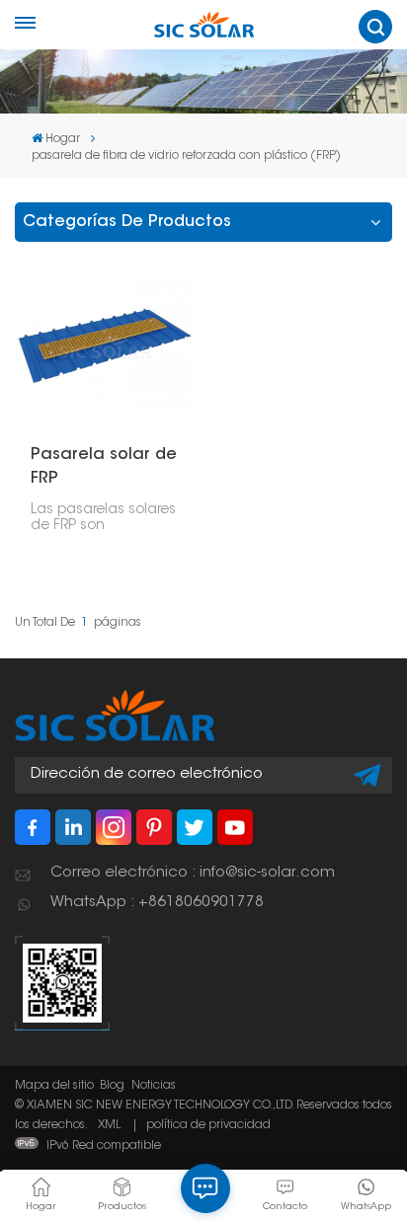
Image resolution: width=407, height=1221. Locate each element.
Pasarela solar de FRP (104, 467)
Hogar (62, 139)
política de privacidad (208, 1125)
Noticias (153, 1086)
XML (109, 1125)
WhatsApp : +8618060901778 (157, 902)
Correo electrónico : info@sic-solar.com (192, 873)
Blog (112, 1086)
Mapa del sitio (54, 1086)
